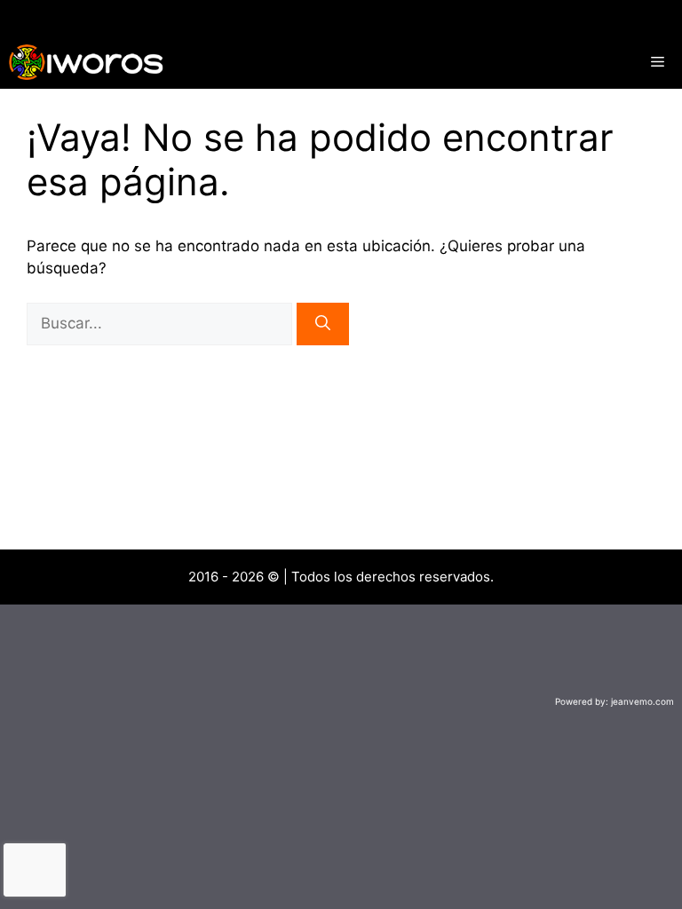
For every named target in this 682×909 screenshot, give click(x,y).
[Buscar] (323, 324)
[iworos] (86, 62)
